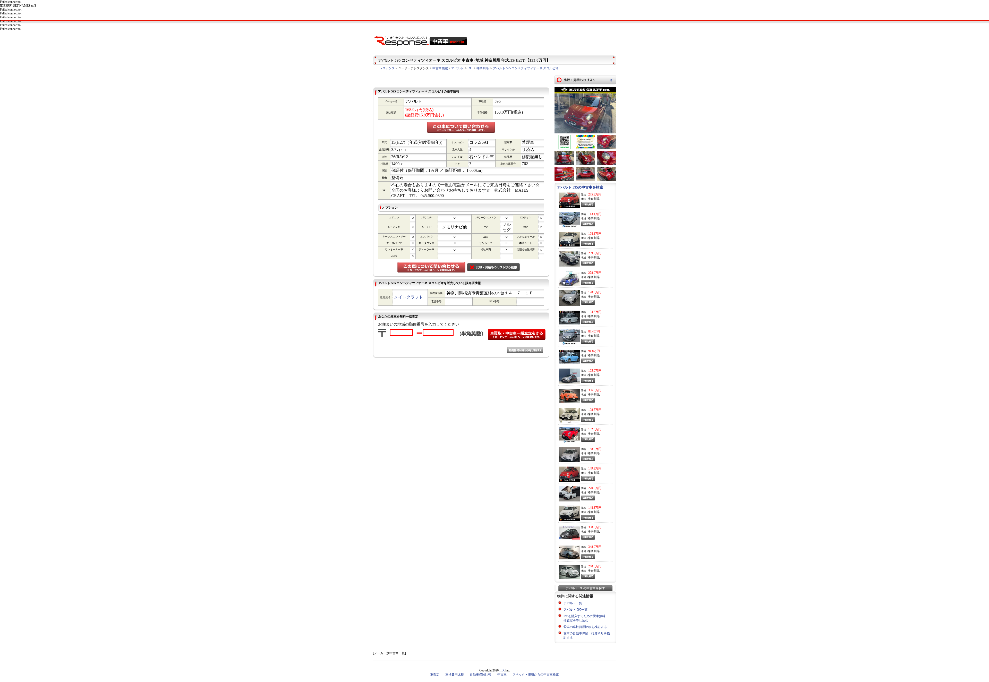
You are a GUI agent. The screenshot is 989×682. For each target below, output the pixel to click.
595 (470, 68)
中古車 (502, 674)
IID (501, 670)
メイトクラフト (408, 297)
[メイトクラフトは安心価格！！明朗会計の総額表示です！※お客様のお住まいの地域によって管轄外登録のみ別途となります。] (585, 148)
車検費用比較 (454, 674)
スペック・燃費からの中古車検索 (536, 674)
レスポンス (387, 68)
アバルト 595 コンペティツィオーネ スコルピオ (526, 68)
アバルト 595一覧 (575, 609)
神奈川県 (482, 68)
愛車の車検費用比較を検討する (585, 627)
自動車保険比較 (480, 674)
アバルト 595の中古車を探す (585, 588)
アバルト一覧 (573, 603)
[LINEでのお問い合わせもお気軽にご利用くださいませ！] (564, 148)
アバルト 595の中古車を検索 (580, 187)
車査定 (434, 674)
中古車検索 (440, 68)
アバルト (457, 68)
